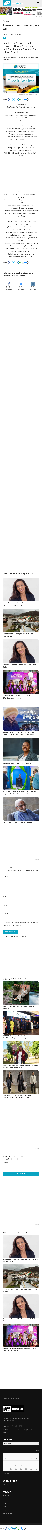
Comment (7, 876)
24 (16, 1469)
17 (16, 1465)
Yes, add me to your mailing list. (16, 936)
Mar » (9, 1473)
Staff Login (6, 1506)
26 (26, 1469)
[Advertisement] (21, 175)
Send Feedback (7, 1513)
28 (36, 1469)
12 (26, 1462)
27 (31, 1469)
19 (26, 1465)
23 (11, 1469)
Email (5, 905)
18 (21, 1465)
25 (21, 1469)
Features (6, 21)
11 (21, 1462)
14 (36, 1462)
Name (5, 896)
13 (31, 1462)
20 (31, 1465)
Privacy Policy (7, 1495)
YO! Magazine (7, 1484)
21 (36, 1465)
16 (11, 1465)
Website (6, 914)
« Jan (4, 1473)
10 (16, 1462)
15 (5, 1465)
